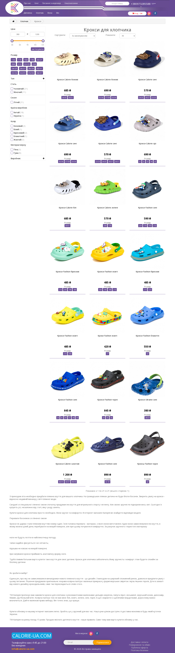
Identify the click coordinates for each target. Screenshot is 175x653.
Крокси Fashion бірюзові (67, 271)
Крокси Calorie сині (147, 79)
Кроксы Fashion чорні (147, 463)
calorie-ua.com (31, 635)
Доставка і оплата (139, 642)
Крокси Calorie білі (67, 207)
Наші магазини (71, 3)
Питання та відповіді (51, 3)
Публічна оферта (139, 647)
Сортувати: (60, 35)
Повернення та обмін (139, 644)
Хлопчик (40, 13)
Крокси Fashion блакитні (147, 335)
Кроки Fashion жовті (107, 335)
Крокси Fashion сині (147, 207)
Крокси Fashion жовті (107, 271)
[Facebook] (155, 13)
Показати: (110, 35)
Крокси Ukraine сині (147, 399)
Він (57, 13)
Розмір (67, 94)
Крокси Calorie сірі (147, 143)
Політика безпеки (139, 650)
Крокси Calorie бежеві (67, 79)
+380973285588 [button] (141, 4)
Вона (49, 13)
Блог (37, 3)
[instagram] (149, 13)
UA (153, 3)
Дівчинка (28, 13)
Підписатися (103, 642)
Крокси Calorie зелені (107, 207)
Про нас (27, 3)
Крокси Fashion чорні (107, 399)
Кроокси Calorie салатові (67, 463)
